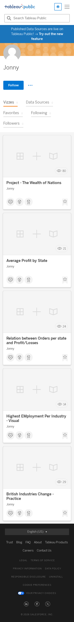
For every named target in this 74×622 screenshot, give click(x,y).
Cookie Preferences (37, 585)
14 (64, 404)
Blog (19, 542)
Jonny (10, 188)
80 (64, 171)
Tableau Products (56, 542)
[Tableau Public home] (20, 6)
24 (64, 326)
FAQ (28, 542)
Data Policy (53, 568)
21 (64, 248)
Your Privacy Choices (41, 593)
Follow (13, 85)
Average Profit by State (26, 260)
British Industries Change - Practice (30, 496)
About (38, 542)
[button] (26, 604)
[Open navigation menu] (67, 6)
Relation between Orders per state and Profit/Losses (36, 340)
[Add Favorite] (65, 202)
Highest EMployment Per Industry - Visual (36, 418)
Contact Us (44, 550)
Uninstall (56, 576)
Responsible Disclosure (28, 576)
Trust (9, 542)
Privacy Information (27, 568)
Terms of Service (43, 560)
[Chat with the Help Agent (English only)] (58, 6)
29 (64, 482)
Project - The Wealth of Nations (33, 183)
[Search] (8, 18)
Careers (28, 550)
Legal (23, 560)
